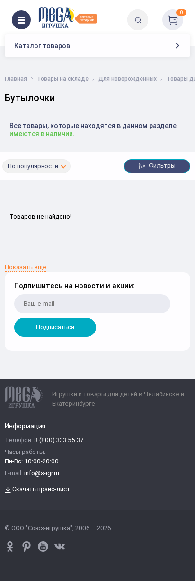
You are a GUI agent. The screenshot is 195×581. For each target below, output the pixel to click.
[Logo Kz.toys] (67, 17)
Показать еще (25, 267)
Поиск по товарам (154, 13)
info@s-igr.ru (41, 473)
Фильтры (161, 166)
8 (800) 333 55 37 (58, 440)
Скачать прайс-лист (40, 489)
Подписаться (55, 327)
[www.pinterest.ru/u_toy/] (10, 546)
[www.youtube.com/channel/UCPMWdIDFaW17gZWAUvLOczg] (43, 546)
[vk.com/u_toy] (59, 546)
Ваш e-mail (15, 258)
